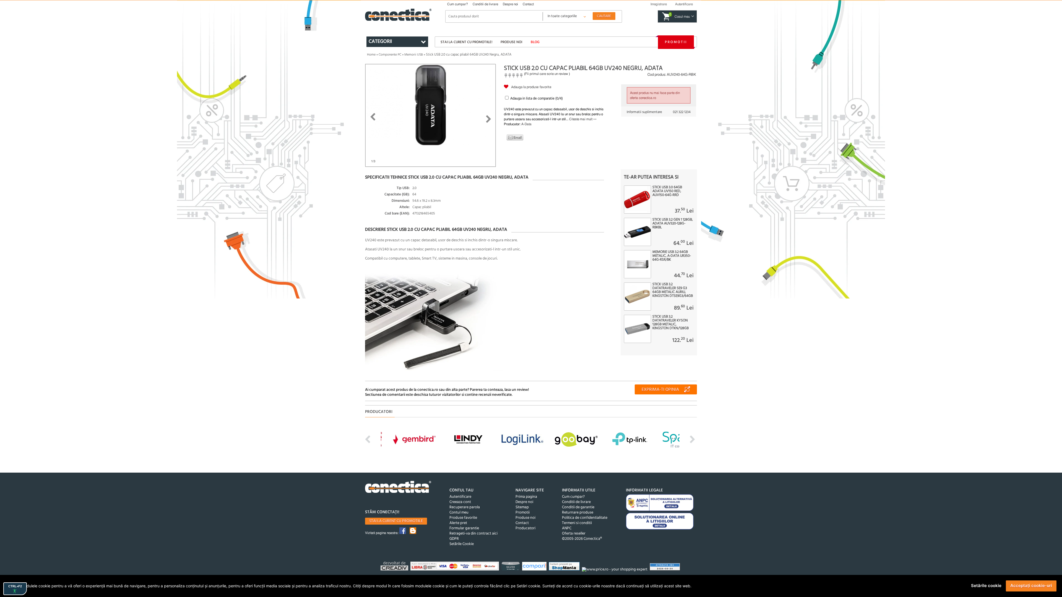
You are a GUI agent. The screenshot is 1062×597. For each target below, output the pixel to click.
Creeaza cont (460, 502)
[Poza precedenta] (372, 116)
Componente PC (390, 54)
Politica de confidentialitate (584, 518)
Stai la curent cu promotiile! (466, 42)
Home (371, 54)
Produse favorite (463, 518)
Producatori (525, 528)
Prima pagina (526, 497)
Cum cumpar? (457, 4)
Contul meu (458, 512)
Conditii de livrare (485, 4)
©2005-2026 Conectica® (582, 539)
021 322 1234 (682, 112)
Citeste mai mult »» (583, 119)
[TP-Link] (511, 567)
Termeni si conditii (577, 523)
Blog (535, 42)
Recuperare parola (464, 507)
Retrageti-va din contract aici (473, 533)
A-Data (526, 124)
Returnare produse (577, 512)
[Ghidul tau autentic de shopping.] (535, 567)
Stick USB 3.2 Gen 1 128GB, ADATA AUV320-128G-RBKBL (672, 223)
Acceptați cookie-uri (1031, 585)
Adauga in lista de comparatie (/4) (536, 98)
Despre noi (510, 4)
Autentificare (460, 497)
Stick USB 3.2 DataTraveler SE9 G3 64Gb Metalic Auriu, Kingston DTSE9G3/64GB (672, 290)
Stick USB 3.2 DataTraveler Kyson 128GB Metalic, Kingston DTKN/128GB (670, 322)
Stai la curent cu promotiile (396, 521)
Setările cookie (986, 585)
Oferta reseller (573, 533)
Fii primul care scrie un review (546, 73)
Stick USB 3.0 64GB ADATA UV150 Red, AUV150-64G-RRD (667, 191)
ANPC (566, 528)
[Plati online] (455, 567)
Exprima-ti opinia (660, 389)
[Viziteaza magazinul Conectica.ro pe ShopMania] (565, 567)
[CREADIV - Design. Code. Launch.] (395, 566)
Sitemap (522, 507)
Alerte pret (458, 523)
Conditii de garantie (578, 507)
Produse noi (511, 42)
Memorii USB (413, 54)
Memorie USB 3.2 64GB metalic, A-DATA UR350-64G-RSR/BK (671, 256)
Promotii (676, 42)
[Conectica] (398, 487)
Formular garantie (464, 528)
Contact (528, 4)
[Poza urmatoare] (488, 119)
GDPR (454, 539)
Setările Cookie (461, 544)
